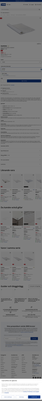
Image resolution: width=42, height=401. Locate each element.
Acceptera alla (34, 396)
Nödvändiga (21, 396)
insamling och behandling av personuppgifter (31, 391)
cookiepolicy (6, 392)
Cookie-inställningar (8, 396)
